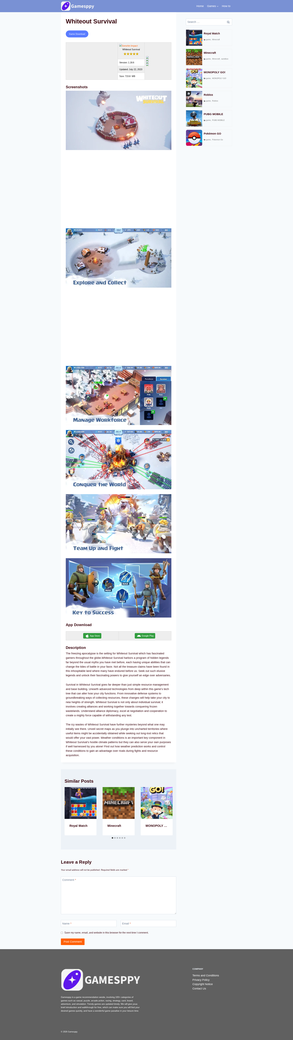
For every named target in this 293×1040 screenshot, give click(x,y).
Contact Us (199, 988)
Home (200, 6)
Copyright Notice (202, 984)
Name (66, 923)
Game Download (77, 34)
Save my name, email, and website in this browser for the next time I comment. (106, 932)
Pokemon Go (217, 140)
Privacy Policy (201, 979)
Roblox (208, 94)
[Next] (167, 811)
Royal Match (78, 825)
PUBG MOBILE (213, 114)
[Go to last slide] (70, 811)
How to (226, 6)
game (208, 40)
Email (126, 923)
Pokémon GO (212, 133)
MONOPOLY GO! (158, 825)
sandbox (224, 59)
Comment (69, 880)
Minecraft (114, 825)
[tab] (112, 838)
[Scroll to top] (286, 1034)
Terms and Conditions (205, 975)
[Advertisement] (118, 191)
